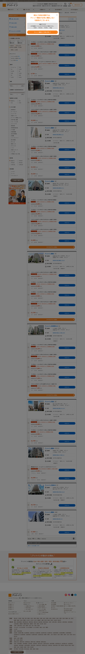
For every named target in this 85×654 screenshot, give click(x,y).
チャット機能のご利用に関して (42, 32)
